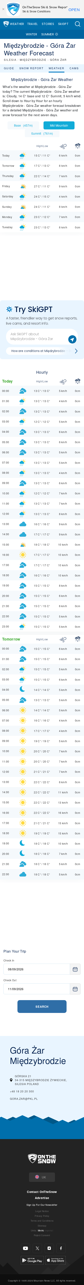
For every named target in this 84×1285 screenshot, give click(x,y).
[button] (77, 24)
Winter (31, 34)
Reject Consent (42, 1235)
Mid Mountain (59, 125)
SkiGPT (63, 24)
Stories (48, 24)
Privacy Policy (42, 1215)
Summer (47, 34)
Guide (9, 68)
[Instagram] (49, 1248)
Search (42, 1006)
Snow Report (31, 68)
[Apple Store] (55, 1259)
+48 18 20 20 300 (22, 1091)
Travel (32, 24)
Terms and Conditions (42, 1220)
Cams (74, 68)
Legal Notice (42, 1211)
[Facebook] (61, 1248)
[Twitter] (37, 1248)
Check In (8, 960)
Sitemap (42, 1225)
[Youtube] (25, 1248)
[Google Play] (32, 1259)
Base (23, 125)
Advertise (42, 1198)
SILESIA (10, 59)
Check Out (9, 980)
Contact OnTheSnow (42, 1192)
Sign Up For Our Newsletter (41, 1204)
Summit (42, 133)
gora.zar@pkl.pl (24, 1098)
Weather (17, 24)
